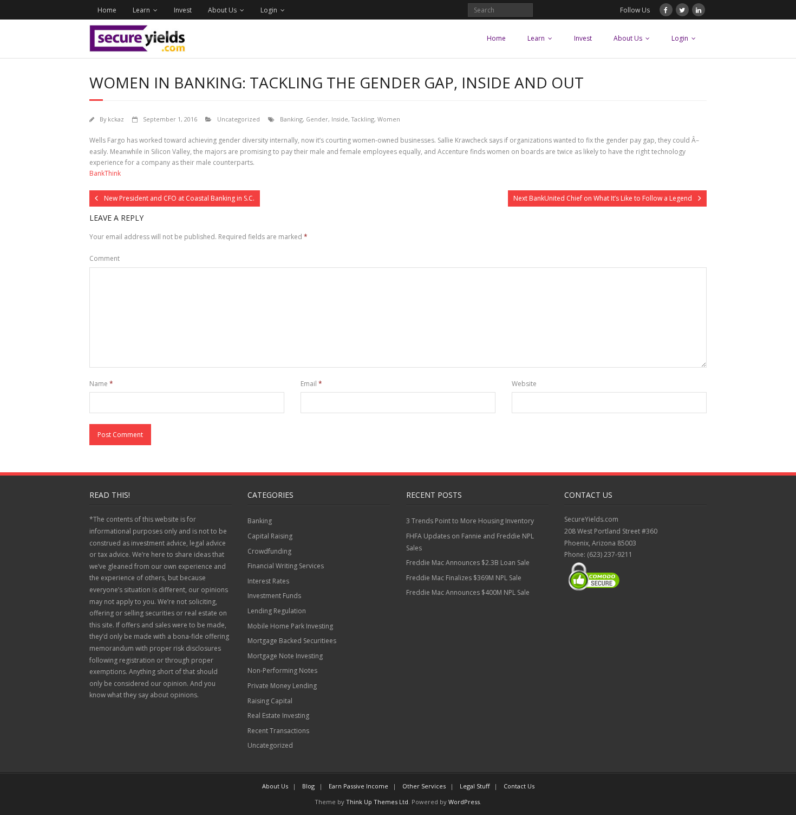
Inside (339, 119)
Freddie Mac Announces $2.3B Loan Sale (468, 562)
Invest (183, 10)
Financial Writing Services (285, 565)
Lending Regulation (276, 610)
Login (268, 10)
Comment (104, 258)
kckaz (116, 119)
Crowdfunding (269, 551)
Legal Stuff (475, 786)
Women (388, 119)
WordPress (464, 802)
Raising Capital (269, 700)
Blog (308, 786)
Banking (291, 119)
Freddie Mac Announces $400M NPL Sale (468, 592)
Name (101, 383)
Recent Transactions (278, 730)
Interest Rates (268, 581)
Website (524, 383)
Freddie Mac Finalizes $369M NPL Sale (463, 577)
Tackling (362, 119)
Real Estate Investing (278, 715)
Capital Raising (269, 536)
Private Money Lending (282, 685)
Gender (317, 119)
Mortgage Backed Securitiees (291, 640)
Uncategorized (238, 119)
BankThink (105, 173)
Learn (141, 10)
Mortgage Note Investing (285, 655)
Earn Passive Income (358, 786)
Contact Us (519, 786)
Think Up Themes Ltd (377, 802)
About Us (222, 10)
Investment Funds (274, 595)
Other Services (424, 786)
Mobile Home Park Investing (290, 626)
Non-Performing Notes (282, 670)
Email (311, 383)
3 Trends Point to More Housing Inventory (470, 520)
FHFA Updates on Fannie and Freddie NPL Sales (470, 542)
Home (106, 10)
